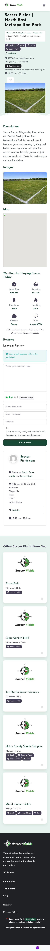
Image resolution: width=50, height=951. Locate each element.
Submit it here (30, 919)
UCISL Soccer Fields (18, 804)
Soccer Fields (13, 49)
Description (11, 126)
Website (12, 54)
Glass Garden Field (17, 638)
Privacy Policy (10, 912)
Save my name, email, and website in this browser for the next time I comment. (25, 433)
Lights (32, 45)
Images (8, 167)
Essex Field (12, 583)
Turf (28, 759)
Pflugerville (37, 33)
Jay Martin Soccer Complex (22, 692)
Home (8, 33)
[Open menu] (44, 5)
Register (7, 905)
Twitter (10, 873)
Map (6, 209)
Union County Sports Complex (24, 746)
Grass (21, 45)
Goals (10, 45)
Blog (5, 896)
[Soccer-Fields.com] (13, 458)
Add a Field (9, 889)
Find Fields (9, 882)
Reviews (8, 339)
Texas (29, 33)
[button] (25, 73)
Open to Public (26, 755)
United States (19, 33)
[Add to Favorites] (10, 80)
